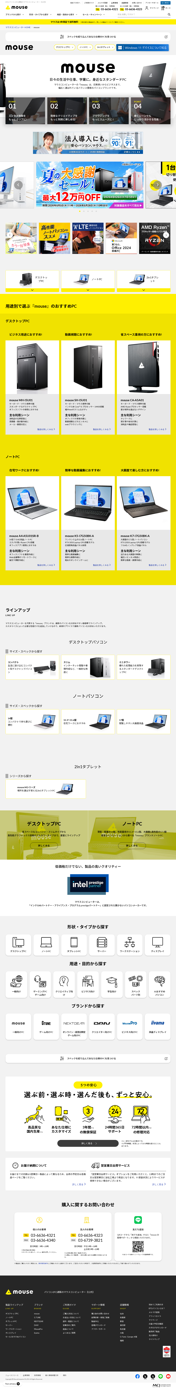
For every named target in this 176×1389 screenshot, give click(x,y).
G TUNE (37, 1317)
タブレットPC (74, 951)
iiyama (36, 1333)
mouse (36, 1314)
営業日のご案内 (69, 1325)
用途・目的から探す (65, 14)
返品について (68, 1329)
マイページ (154, 8)
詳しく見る (86, 1143)
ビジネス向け (88, 991)
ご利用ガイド (89, 3)
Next (157, 185)
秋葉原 (122, 1317)
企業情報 (114, 3)
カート (168, 8)
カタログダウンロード (158, 1328)
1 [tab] (79, 211)
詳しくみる (44, 845)
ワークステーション (130, 951)
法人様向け (165, 3)
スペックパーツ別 (135, 993)
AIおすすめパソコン (159, 993)
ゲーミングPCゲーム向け (40, 993)
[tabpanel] (88, 185)
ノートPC (83, 47)
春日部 (122, 1325)
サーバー (101, 951)
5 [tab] (96, 211)
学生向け (112, 991)
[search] (168, 14)
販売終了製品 (154, 1331)
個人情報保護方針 (51, 1375)
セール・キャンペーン (92, 14)
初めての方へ (75, 3)
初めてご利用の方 (156, 1304)
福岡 (122, 1340)
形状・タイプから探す (39, 14)
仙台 (122, 1314)
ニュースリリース (12, 1375)
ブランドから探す (13, 14)
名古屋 (122, 1329)
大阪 (122, 1333)
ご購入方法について (71, 1314)
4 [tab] (92, 211)
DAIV (36, 1325)
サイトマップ (154, 1339)
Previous (18, 185)
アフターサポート (152, 3)
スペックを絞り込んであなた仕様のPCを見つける (91, 36)
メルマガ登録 (103, 3)
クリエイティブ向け (64, 993)
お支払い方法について (72, 1317)
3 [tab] (88, 211)
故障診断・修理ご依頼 (100, 1317)
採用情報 (37, 1375)
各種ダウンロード (98, 1325)
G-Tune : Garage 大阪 (128, 1337)
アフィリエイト (155, 1316)
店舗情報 (125, 3)
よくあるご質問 (69, 1333)
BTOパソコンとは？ (157, 1308)
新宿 (122, 1321)
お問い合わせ (137, 3)
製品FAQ (95, 1321)
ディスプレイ (157, 951)
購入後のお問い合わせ (100, 1314)
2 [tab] (83, 211)
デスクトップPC (63, 47)
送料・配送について (71, 1321)
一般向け (16, 991)
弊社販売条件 (43, 1263)
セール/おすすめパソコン (16, 1337)
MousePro (38, 1329)
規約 (64, 1375)
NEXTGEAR (38, 1321)
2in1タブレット (103, 47)
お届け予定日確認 (156, 1324)
